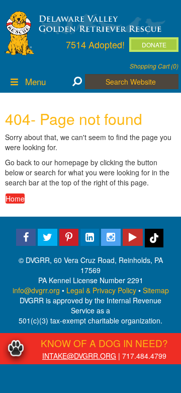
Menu (35, 81)
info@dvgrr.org (36, 290)
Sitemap (156, 290)
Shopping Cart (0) (154, 65)
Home (15, 198)
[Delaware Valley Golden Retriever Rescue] (100, 23)
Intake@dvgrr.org (79, 356)
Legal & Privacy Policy (101, 290)
